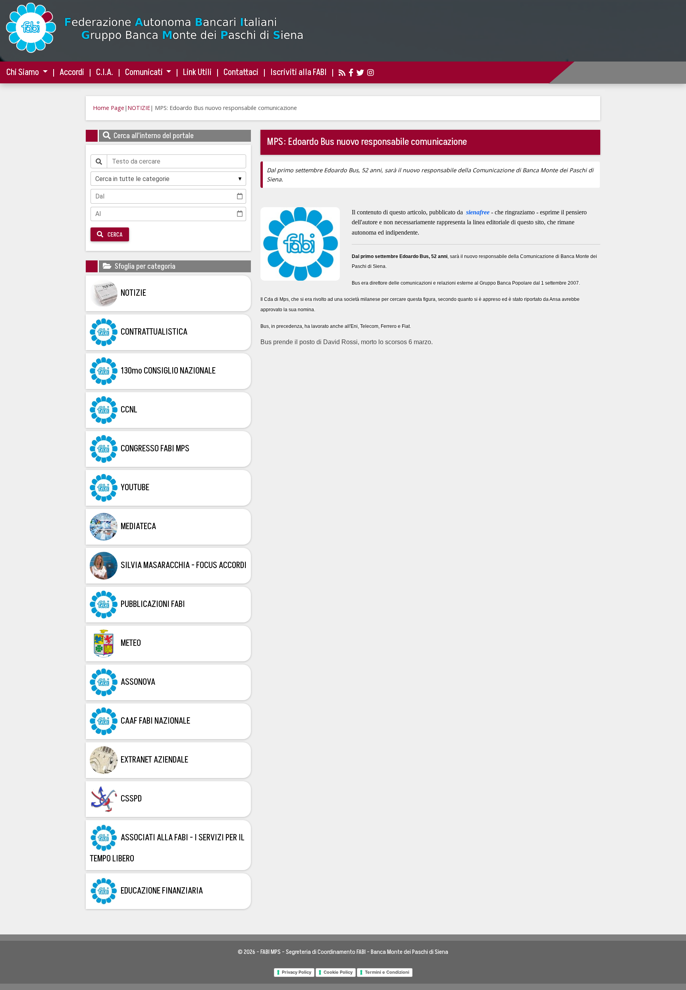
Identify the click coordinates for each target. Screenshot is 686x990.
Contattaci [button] (241, 72)
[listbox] (168, 178)
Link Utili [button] (197, 72)
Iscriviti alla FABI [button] (298, 72)
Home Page (108, 108)
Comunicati (144, 72)
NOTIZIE (138, 108)
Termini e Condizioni (387, 972)
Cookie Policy (338, 972)
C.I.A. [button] (104, 72)
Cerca (114, 234)
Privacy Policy (296, 972)
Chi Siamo (23, 72)
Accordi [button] (72, 72)
